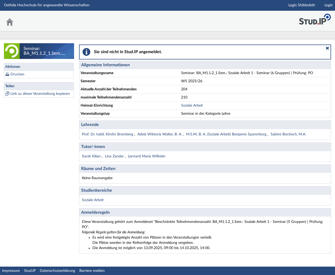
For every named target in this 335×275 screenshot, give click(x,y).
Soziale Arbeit (192, 105)
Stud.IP (30, 271)
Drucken (17, 74)
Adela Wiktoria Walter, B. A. (160, 134)
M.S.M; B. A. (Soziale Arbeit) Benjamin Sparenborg (226, 134)
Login (329, 5)
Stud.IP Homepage (315, 17)
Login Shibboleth (301, 5)
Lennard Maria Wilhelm (146, 156)
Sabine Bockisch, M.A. (288, 134)
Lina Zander (115, 156)
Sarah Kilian (92, 156)
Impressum (11, 271)
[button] (327, 48)
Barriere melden (92, 271)
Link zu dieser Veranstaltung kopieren (40, 94)
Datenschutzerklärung (57, 271)
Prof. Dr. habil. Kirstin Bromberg (108, 134)
